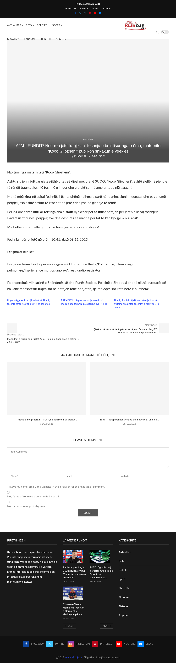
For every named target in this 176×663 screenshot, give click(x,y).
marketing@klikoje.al (19, 581)
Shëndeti (45, 39)
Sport (94, 9)
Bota (29, 25)
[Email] (100, 13)
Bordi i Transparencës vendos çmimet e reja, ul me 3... (129, 419)
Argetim (61, 39)
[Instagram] (85, 13)
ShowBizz (106, 9)
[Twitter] (80, 13)
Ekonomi (29, 39)
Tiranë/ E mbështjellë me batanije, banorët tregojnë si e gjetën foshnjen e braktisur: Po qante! (137, 304)
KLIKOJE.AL (80, 156)
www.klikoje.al (73, 657)
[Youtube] (95, 13)
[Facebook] (75, 13)
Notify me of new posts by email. (27, 506)
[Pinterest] (90, 13)
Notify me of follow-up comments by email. (33, 496)
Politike (84, 9)
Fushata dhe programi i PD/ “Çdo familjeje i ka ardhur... (47, 419)
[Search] (157, 32)
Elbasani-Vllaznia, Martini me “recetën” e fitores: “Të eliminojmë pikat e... (74, 609)
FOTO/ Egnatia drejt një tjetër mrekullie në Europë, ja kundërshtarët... (101, 572)
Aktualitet (70, 9)
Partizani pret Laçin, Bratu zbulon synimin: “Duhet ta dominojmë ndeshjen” (74, 572)
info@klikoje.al (16, 576)
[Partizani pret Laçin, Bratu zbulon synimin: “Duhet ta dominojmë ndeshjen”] (73, 556)
